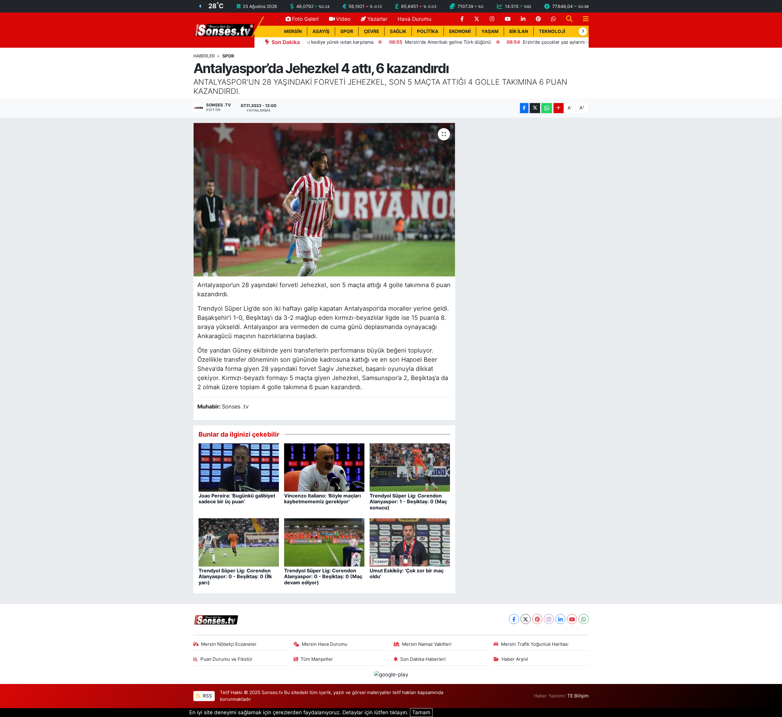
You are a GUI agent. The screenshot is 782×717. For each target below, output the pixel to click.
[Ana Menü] (583, 19)
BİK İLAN (518, 31)
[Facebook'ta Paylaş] (524, 108)
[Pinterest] (537, 619)
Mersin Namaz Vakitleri (426, 644)
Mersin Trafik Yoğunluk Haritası (534, 644)
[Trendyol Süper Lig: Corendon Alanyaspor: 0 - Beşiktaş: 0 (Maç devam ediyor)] (324, 542)
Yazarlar (377, 19)
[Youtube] (572, 619)
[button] (583, 31)
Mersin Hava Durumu (324, 644)
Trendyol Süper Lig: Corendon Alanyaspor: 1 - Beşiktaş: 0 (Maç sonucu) (408, 501)
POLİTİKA (427, 31)
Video (343, 19)
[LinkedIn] (560, 619)
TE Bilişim (578, 696)
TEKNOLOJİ (552, 31)
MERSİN (293, 31)
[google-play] (391, 674)
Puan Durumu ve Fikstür (226, 659)
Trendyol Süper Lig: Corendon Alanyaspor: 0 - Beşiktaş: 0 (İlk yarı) (235, 576)
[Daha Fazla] (559, 108)
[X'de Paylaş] (535, 108)
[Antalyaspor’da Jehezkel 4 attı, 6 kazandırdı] (324, 199)
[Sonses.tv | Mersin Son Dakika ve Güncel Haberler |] (223, 30)
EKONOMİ (460, 31)
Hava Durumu (414, 19)
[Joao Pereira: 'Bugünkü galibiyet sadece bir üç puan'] (239, 467)
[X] (526, 619)
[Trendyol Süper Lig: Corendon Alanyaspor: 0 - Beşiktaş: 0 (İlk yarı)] (239, 542)
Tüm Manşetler (317, 659)
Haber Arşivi (515, 659)
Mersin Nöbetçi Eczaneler (229, 644)
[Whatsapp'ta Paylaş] (546, 108)
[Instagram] (549, 619)
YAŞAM (490, 31)
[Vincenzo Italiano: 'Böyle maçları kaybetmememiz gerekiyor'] (324, 467)
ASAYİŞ (321, 31)
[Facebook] (514, 619)
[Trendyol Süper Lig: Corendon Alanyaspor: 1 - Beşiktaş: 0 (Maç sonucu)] (410, 467)
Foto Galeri (305, 19)
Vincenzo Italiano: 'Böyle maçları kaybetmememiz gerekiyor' (322, 498)
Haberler (204, 55)
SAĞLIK (398, 31)
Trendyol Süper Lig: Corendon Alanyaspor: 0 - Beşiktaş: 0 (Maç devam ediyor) (323, 576)
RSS (207, 696)
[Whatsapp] (584, 619)
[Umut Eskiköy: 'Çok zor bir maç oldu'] (410, 542)
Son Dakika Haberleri (423, 659)
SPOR (346, 31)
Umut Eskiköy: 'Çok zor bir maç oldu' (407, 573)
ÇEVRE (371, 31)
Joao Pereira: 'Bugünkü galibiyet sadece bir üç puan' (237, 498)
